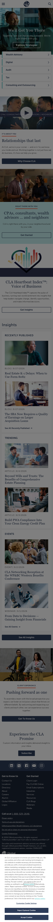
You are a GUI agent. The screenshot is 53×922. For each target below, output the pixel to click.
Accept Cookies (26, 917)
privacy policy (29, 884)
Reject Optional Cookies (26, 910)
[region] (26, 888)
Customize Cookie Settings (26, 903)
